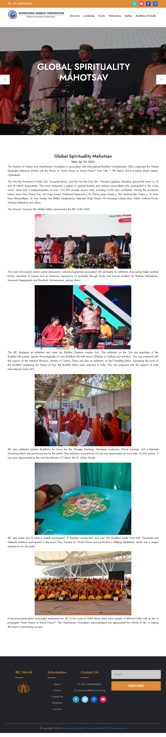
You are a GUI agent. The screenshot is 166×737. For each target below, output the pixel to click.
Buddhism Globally (146, 15)
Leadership (89, 15)
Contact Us (57, 696)
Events (101, 15)
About (57, 684)
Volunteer (57, 703)
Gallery (128, 15)
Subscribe (136, 686)
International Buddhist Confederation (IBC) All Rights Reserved (94, 728)
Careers (57, 709)
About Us (75, 15)
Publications (114, 15)
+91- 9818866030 (22, 3)
